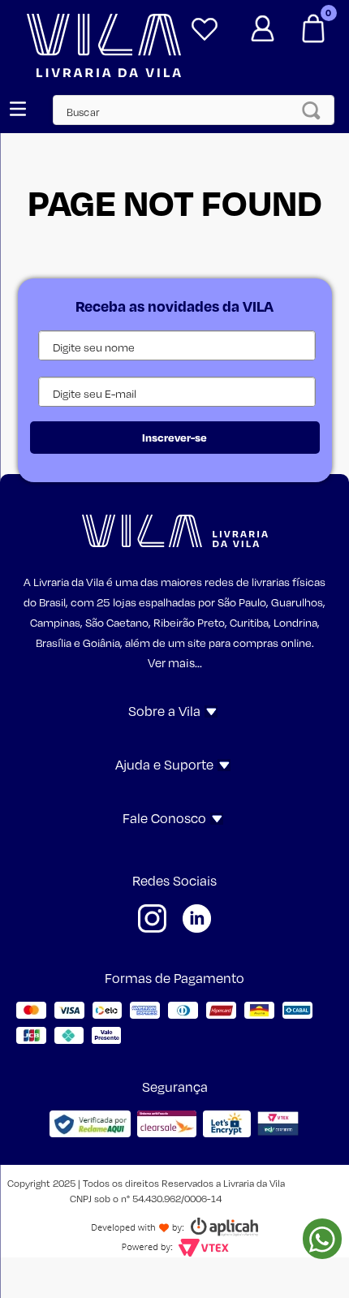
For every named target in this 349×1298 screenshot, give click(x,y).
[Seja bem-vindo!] (262, 22)
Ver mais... (175, 662)
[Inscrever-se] (175, 437)
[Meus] (204, 22)
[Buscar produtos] (316, 110)
